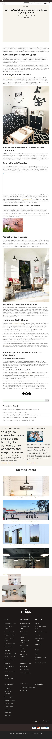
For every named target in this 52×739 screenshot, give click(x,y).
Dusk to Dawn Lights (25, 673)
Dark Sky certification (11, 215)
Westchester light (10, 77)
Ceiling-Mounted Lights (9, 627)
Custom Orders (9, 703)
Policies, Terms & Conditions (39, 639)
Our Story (37, 623)
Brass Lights (8, 650)
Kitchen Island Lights (10, 653)
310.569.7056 (23, 690)
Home (24, 6)
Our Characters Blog (40, 632)
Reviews (37, 635)
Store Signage (24, 666)
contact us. (7, 345)
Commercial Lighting (25, 623)
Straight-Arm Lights (10, 635)
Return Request (9, 697)
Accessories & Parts (10, 672)
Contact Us (8, 688)
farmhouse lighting (17, 323)
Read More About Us (7, 463)
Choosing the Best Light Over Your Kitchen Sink (15, 412)
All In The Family (24, 669)
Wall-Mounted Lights (10, 623)
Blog (27, 6)
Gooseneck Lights (9, 632)
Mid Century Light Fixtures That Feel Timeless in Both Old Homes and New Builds (26, 568)
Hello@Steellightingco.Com (27, 687)
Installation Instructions (8, 692)
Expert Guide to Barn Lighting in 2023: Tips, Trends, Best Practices (19, 417)
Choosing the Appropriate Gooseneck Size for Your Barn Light (18, 420)
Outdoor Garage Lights (24, 627)
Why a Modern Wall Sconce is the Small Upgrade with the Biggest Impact (26, 544)
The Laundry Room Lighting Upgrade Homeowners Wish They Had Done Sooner (26, 497)
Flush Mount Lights (10, 643)
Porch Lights (23, 651)
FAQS (36, 654)
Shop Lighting (31, 463)
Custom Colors (9, 706)
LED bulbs (29, 374)
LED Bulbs (7, 675)
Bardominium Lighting (23, 655)
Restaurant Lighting (25, 663)
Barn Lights (8, 663)
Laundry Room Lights (10, 656)
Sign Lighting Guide (40, 662)
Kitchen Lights (24, 632)
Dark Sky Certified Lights (9, 667)
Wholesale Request (10, 700)
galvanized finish (27, 199)
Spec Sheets (8, 715)
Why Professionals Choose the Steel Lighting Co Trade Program (26, 521)
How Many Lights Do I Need (41, 658)
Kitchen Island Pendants (24, 636)
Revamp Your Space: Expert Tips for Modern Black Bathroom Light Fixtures (22, 415)
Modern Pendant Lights (9, 639)
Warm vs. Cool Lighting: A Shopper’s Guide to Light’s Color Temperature (21, 409)
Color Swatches (9, 678)
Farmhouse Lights (9, 660)
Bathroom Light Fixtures (24, 647)
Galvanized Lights (9, 647)
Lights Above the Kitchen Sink (24, 641)
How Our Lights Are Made (40, 627)
